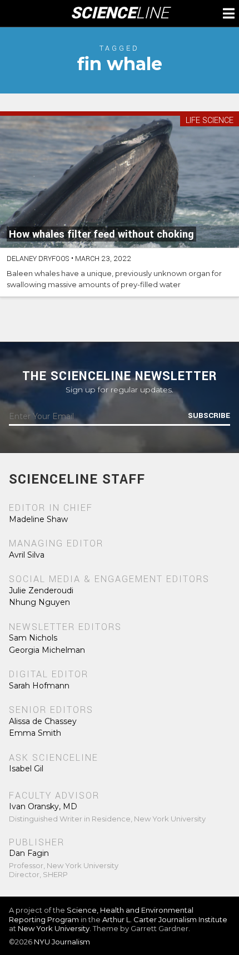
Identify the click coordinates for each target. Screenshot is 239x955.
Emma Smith (35, 733)
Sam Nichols (33, 638)
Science (120, 13)
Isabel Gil (26, 769)
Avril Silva (26, 555)
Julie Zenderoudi (41, 590)
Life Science (209, 121)
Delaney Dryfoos (38, 259)
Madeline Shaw (38, 519)
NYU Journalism (62, 941)
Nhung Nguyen (39, 602)
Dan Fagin (29, 853)
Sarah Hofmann (39, 686)
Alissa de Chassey (43, 721)
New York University (53, 928)
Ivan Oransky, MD (43, 806)
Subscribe (209, 416)
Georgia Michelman (47, 650)
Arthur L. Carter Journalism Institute (164, 919)
